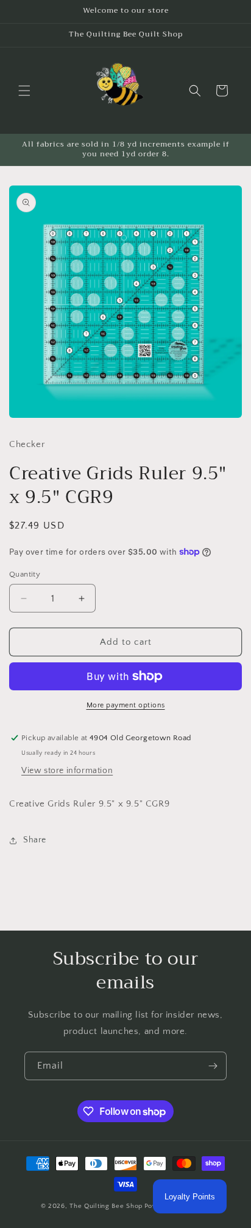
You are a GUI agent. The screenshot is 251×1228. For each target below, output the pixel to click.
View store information (67, 770)
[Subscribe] (212, 1066)
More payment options (126, 705)
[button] (24, 90)
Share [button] (34, 840)
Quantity (24, 574)
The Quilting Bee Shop (106, 1206)
